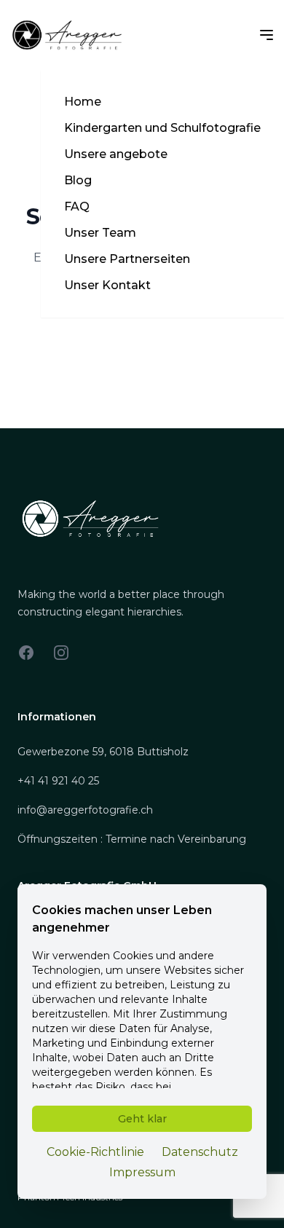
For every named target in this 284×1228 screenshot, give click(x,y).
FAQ (77, 206)
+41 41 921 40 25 (58, 780)
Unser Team (100, 233)
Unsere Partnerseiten (127, 259)
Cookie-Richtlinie (95, 1152)
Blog (78, 180)
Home (82, 102)
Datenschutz (200, 1152)
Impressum (142, 1172)
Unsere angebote (115, 154)
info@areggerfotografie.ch (85, 809)
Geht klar (142, 1118)
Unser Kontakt (107, 285)
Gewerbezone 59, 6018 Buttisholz (103, 751)
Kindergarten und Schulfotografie (162, 128)
